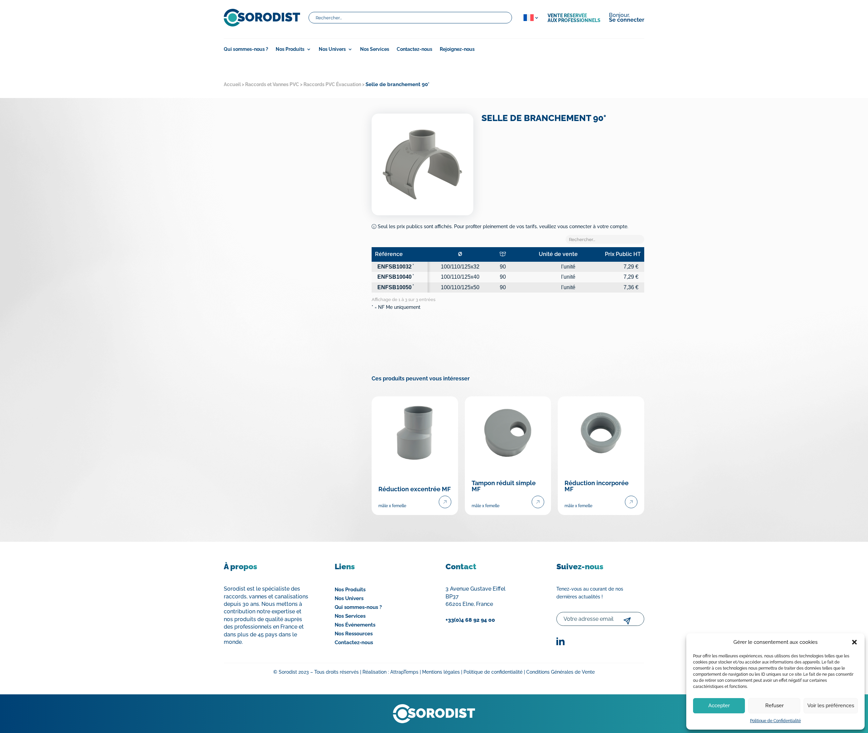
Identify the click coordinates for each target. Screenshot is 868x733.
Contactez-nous (414, 49)
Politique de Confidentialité (775, 720)
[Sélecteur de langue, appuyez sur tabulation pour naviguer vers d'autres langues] (529, 18)
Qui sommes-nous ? (246, 49)
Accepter (719, 705)
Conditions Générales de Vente (560, 672)
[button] (854, 642)
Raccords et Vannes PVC (272, 84)
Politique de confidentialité (492, 672)
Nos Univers (332, 49)
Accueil (232, 84)
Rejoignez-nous (457, 49)
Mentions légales (441, 672)
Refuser (774, 705)
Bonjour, (626, 18)
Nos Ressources (354, 634)
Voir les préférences (830, 705)
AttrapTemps (404, 672)
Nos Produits (350, 590)
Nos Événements (355, 625)
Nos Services (374, 49)
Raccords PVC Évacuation (332, 84)
